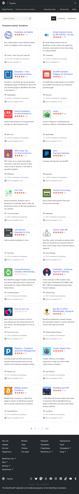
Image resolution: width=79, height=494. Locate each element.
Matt (5, 462)
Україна (10, 479)
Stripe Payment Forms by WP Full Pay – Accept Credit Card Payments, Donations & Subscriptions (63, 33)
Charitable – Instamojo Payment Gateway (62, 270)
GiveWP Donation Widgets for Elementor (63, 73)
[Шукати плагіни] (30, 18)
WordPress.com (9, 459)
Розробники (45, 448)
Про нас (5, 441)
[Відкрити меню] (75, 3)
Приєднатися (65, 441)
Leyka (55, 111)
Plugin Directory (7, 9)
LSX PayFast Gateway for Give (22, 231)
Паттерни (25, 452)
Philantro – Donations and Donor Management (25, 349)
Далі (47, 428)
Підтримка (45, 445)
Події (62, 445)
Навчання (44, 441)
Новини (5, 445)
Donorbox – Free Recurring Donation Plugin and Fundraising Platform (24, 73)
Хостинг (5, 448)
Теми (23, 445)
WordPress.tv (47, 452)
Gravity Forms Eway (61, 190)
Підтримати (65, 448)
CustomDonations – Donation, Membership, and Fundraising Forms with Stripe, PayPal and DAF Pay (25, 270)
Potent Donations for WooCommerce (23, 112)
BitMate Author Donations (21, 389)
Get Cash (19, 190)
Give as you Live (22, 309)
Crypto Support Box (61, 348)
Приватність (7, 452)
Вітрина (24, 441)
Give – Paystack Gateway (61, 152)
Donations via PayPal (24, 32)
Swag (63, 452)
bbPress (6, 466)
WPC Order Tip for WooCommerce (23, 152)
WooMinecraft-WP (61, 388)
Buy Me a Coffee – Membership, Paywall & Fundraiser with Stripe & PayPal (63, 310)
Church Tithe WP (60, 230)
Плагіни (24, 448)
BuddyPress (7, 469)
